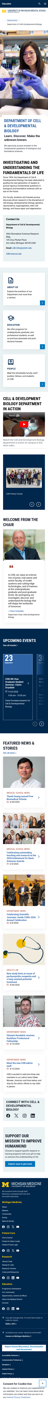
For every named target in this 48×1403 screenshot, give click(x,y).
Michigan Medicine (12, 1202)
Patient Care (8, 1233)
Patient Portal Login (10, 1245)
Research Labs (8, 1265)
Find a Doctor (7, 1238)
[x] (16, 1116)
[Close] (42, 1383)
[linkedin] (33, 1116)
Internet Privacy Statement (18, 1397)
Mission (5, 1210)
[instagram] (25, 1116)
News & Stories (8, 1221)
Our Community (8, 1292)
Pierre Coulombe (17, 611)
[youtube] (17, 1227)
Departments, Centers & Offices (14, 1296)
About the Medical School (12, 1299)
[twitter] (13, 1227)
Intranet (5, 1303)
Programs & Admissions (11, 1289)
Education (7, 1284)
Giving (4, 1218)
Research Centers (9, 1268)
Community (6, 1214)
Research (7, 1256)
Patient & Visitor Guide (11, 1241)
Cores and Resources (10, 1272)
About (4, 1207)
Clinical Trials (7, 1261)
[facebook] (8, 1116)
